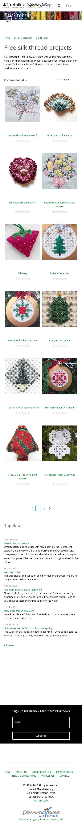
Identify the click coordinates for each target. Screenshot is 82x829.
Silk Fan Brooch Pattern (59, 135)
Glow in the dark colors (16, 543)
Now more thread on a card (19, 611)
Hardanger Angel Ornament (59, 474)
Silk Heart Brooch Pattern (22, 202)
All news (9, 645)
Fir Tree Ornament (59, 273)
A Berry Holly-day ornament (22, 340)
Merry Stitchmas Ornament (59, 407)
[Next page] (49, 508)
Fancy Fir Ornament (59, 340)
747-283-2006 (41, 800)
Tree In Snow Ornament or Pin (22, 407)
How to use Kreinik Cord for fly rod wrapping (28, 628)
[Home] (27, 5)
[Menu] (77, 6)
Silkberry (22, 273)
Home (7, 37)
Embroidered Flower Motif (22, 135)
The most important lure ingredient (23, 589)
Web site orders (12, 572)
